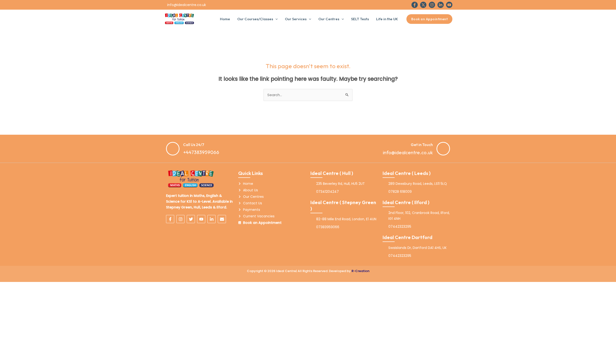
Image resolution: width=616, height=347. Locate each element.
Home (225, 19)
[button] (275, 19)
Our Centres (328, 19)
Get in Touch (422, 144)
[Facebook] (414, 5)
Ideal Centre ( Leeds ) (406, 173)
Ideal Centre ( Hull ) (331, 173)
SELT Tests (360, 19)
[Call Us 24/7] (173, 148)
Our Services (296, 19)
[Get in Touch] (443, 148)
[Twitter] (423, 5)
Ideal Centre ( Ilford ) (406, 202)
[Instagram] (432, 5)
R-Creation (360, 271)
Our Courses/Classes (255, 19)
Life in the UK (387, 19)
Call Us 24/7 (193, 144)
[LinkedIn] (440, 5)
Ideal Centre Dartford (407, 237)
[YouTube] (449, 5)
